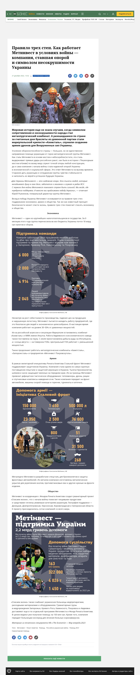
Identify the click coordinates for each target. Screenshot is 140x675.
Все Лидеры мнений (57, 671)
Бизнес (11, 19)
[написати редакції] (87, 76)
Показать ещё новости (54, 659)
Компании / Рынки (55, 19)
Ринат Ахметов (32, 628)
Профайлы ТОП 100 (89, 19)
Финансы (42, 19)
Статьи (101, 19)
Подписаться (125, 14)
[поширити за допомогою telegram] (81, 76)
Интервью (110, 19)
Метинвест (21, 628)
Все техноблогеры (76, 671)
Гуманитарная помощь (20, 631)
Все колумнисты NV (37, 671)
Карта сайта (20, 671)
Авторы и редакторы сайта (122, 671)
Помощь (42, 628)
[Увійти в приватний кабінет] (113, 14)
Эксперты (119, 19)
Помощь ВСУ (74, 628)
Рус (104, 14)
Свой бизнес (22, 19)
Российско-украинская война (57, 628)
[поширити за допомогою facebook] (70, 76)
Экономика (32, 19)
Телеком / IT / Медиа (72, 19)
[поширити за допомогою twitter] (75, 76)
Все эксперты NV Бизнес (97, 671)
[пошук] (100, 14)
